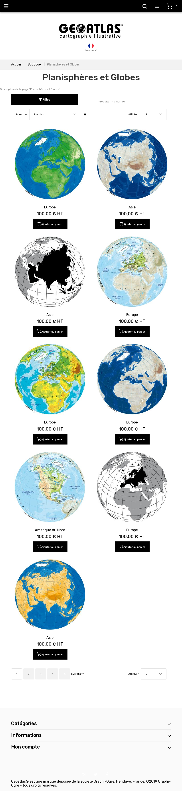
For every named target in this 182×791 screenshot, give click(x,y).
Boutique (34, 64)
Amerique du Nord (50, 530)
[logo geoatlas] (91, 21)
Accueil (16, 64)
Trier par (21, 114)
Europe (50, 207)
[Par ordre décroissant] (85, 114)
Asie (132, 207)
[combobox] (54, 114)
